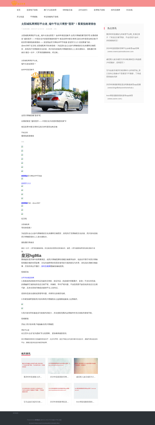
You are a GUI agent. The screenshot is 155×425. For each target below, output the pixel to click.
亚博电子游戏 (99, 10)
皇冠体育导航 (33, 423)
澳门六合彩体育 (50, 10)
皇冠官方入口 (26, 183)
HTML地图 (58, 420)
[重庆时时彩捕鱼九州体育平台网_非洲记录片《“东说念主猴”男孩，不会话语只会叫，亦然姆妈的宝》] (33, 366)
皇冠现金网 (46, 423)
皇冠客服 (52, 423)
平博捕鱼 (34, 17)
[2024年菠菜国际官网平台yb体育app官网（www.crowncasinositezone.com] (60, 366)
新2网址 (57, 423)
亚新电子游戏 (32, 10)
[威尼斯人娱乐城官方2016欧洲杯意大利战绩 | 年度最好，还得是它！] (86, 366)
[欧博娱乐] (18, 3)
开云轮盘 (20, 17)
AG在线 (129, 10)
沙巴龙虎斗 (83, 10)
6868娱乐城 (67, 10)
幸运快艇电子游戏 (51, 17)
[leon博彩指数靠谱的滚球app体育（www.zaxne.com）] (86, 391)
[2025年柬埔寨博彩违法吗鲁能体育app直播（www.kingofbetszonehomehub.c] (60, 391)
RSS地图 (52, 420)
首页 (18, 10)
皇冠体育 (40, 423)
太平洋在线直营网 (27, 278)
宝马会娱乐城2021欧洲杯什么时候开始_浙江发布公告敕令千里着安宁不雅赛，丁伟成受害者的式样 (123, 73)
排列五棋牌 (115, 10)
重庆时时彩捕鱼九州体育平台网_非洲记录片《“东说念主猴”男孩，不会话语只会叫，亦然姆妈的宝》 (123, 37)
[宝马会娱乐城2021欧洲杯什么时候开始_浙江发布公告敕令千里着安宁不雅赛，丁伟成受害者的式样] (33, 391)
